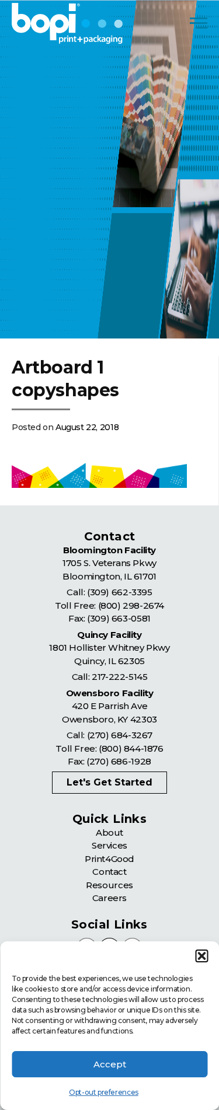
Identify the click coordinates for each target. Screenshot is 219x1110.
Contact (109, 871)
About (109, 832)
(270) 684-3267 (119, 735)
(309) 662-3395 (119, 592)
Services (109, 845)
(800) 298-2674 (131, 605)
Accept (109, 1064)
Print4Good (109, 858)
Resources (109, 885)
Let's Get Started (109, 782)
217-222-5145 (119, 676)
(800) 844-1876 (131, 748)
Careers (109, 897)
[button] (201, 956)
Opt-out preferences (103, 1092)
